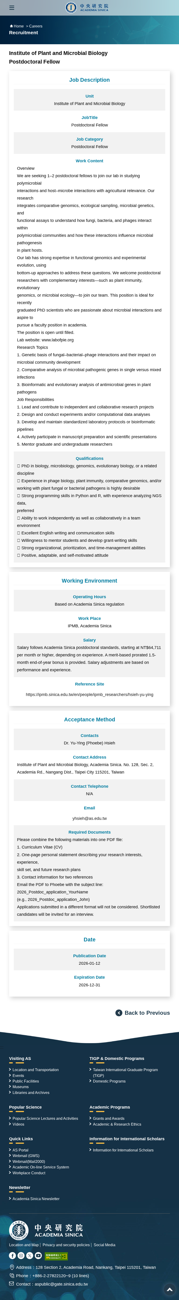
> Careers (34, 26)
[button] (11, 8)
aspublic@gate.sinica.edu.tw (61, 1284)
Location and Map (24, 1245)
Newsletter (19, 1187)
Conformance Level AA (56, 1256)
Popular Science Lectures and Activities (45, 1118)
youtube (39, 1256)
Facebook (13, 1256)
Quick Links (21, 1139)
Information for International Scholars (127, 1139)
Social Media (104, 1245)
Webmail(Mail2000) (29, 1161)
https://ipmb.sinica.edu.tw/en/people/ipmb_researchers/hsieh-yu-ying (89, 694)
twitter (21, 1256)
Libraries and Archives (31, 1092)
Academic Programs (110, 1107)
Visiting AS (20, 1058)
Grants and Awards (108, 1118)
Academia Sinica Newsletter (36, 1199)
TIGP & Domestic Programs (117, 1058)
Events (18, 1075)
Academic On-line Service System (41, 1167)
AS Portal (20, 1150)
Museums (21, 1087)
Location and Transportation (36, 1070)
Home (19, 26)
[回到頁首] (170, 1289)
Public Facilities (26, 1081)
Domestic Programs (109, 1081)
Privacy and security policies (66, 1245)
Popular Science (25, 1107)
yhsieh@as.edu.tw (89, 818)
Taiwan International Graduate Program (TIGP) (125, 1072)
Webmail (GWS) (26, 1156)
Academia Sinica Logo (87, 7)
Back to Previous (147, 1013)
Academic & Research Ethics (117, 1124)
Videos (18, 1124)
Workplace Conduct (29, 1173)
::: (1, 1047)
